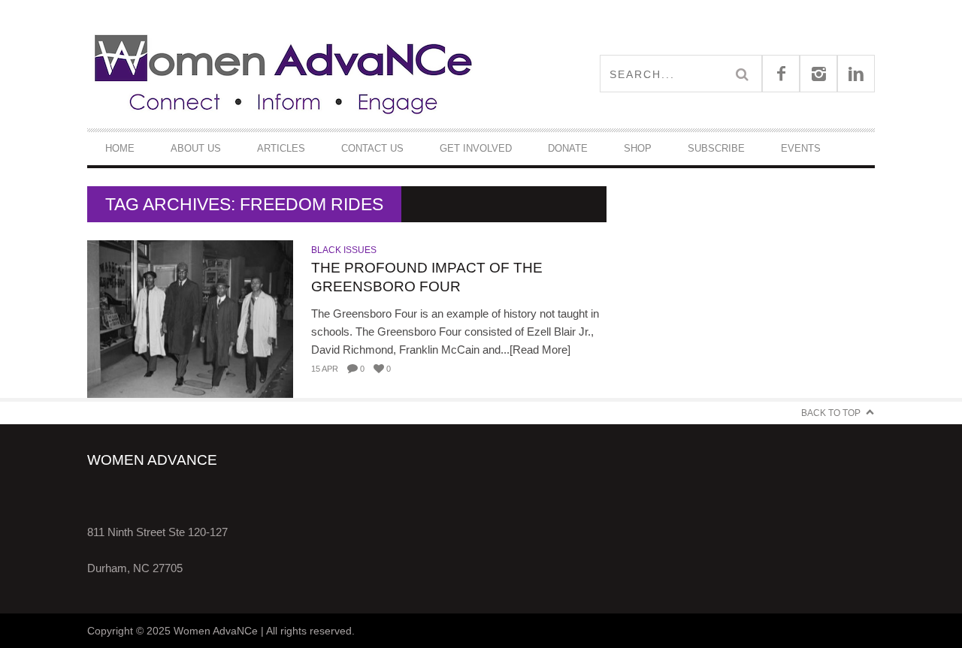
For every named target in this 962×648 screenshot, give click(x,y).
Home (120, 148)
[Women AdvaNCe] (284, 73)
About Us (196, 148)
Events (801, 148)
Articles (281, 148)
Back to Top (831, 413)
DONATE (568, 148)
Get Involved (476, 148)
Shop (638, 148)
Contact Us (372, 148)
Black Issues (344, 250)
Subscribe (716, 148)
